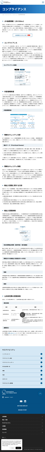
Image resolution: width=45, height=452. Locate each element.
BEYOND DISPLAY (22, 406)
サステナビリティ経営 (7, 358)
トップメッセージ (6, 354)
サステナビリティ (8, 350)
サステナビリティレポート (8, 362)
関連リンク (4, 437)
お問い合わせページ (12, 333)
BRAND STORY (22, 410)
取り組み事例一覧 (6, 366)
